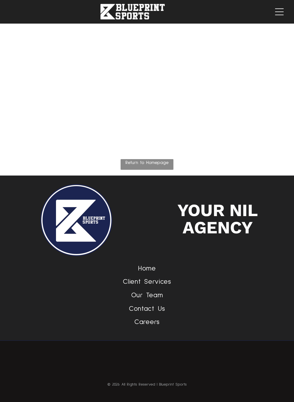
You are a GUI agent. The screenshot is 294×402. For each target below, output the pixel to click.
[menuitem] (147, 268)
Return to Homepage (147, 162)
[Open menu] (279, 11)
